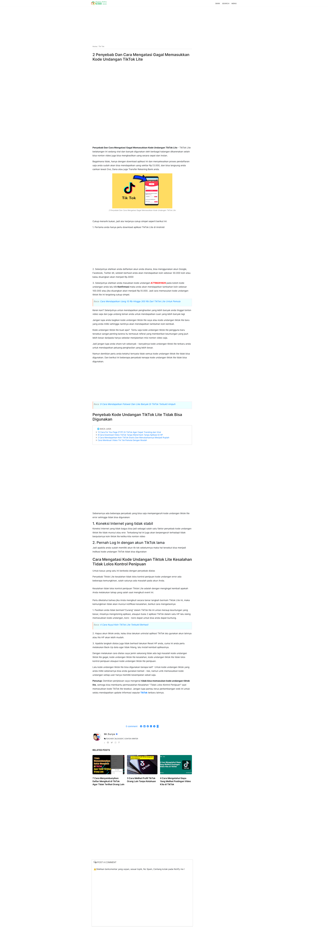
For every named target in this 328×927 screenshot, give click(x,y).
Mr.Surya (110, 734)
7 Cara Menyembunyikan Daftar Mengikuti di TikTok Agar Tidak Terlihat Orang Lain (108, 781)
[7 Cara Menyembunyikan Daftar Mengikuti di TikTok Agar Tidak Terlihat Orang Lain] (108, 764)
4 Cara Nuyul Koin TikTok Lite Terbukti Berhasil (124, 624)
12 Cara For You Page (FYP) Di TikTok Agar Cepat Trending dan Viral (129, 432)
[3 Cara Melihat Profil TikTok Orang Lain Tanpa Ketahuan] (142, 764)
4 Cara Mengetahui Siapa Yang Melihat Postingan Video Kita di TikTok (175, 781)
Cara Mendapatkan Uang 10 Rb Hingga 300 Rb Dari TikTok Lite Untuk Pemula (140, 301)
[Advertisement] (164, 25)
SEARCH (225, 3)
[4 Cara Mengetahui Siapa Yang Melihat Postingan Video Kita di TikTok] (176, 764)
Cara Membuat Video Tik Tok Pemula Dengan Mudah (122, 440)
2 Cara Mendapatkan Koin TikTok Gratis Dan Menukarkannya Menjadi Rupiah (133, 437)
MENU (234, 3)
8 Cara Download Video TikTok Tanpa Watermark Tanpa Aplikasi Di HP (130, 435)
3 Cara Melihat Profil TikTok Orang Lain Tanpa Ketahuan (141, 780)
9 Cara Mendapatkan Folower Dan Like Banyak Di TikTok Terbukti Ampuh (138, 404)
